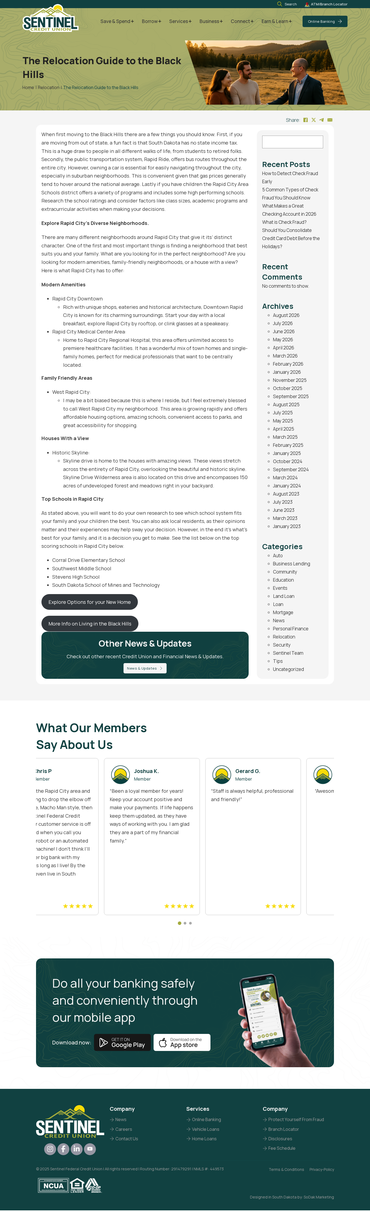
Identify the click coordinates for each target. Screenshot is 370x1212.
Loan (278, 604)
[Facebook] (305, 120)
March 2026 (285, 356)
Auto (278, 555)
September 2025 (291, 396)
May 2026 (283, 339)
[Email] (330, 120)
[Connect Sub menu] (252, 21)
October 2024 (287, 461)
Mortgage (283, 612)
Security (282, 645)
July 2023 (283, 502)
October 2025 (287, 388)
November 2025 (290, 380)
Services (178, 21)
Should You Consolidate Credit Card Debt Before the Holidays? (291, 238)
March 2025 (285, 437)
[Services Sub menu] (190, 21)
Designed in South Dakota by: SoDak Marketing (292, 1197)
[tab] (179, 923)
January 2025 (287, 453)
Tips (278, 661)
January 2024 (287, 486)
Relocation (284, 637)
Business (209, 21)
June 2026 (284, 331)
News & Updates (142, 668)
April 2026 (283, 348)
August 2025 (286, 404)
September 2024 (291, 469)
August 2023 (286, 494)
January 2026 (287, 372)
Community (285, 572)
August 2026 (286, 315)
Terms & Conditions (286, 1169)
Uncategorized (288, 669)
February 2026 (288, 364)
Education (283, 580)
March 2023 (285, 518)
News (279, 620)
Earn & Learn (275, 21)
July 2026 (283, 323)
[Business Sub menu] (221, 21)
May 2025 (283, 421)
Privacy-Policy (322, 1169)
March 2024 (285, 477)
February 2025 (288, 445)
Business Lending (291, 564)
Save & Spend (115, 21)
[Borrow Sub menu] (159, 21)
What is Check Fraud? (284, 222)
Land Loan (283, 596)
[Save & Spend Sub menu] (132, 21)
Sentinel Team (288, 653)
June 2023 (283, 510)
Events (280, 588)
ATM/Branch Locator (329, 4)
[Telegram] (322, 120)
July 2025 (283, 413)
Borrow (150, 21)
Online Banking (321, 21)
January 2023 (287, 526)
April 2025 (283, 429)
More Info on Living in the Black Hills (89, 623)
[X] (314, 120)
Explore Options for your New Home (89, 602)
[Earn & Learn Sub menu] (290, 21)
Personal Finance (291, 628)
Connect (240, 21)
